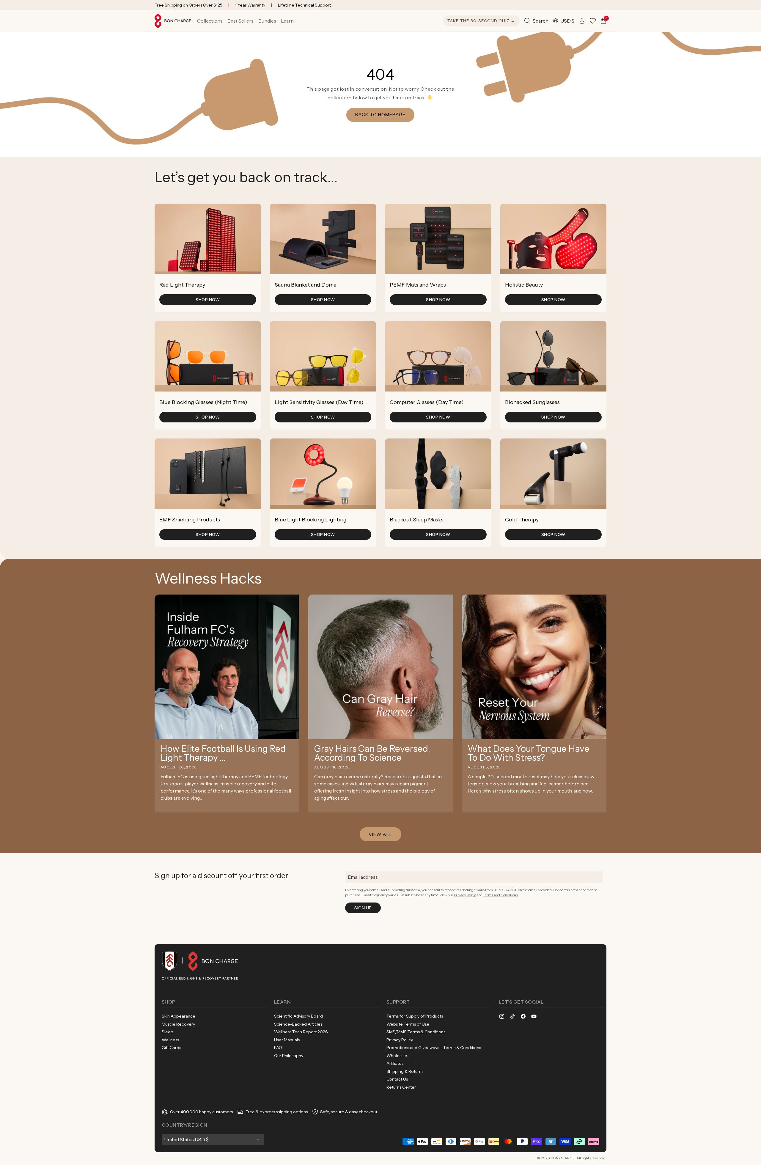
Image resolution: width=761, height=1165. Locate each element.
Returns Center (401, 1087)
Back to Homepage (381, 114)
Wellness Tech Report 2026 (301, 1031)
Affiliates (394, 1063)
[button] (210, 21)
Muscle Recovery (178, 1024)
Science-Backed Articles (298, 1024)
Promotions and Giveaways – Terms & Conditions (433, 1047)
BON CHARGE (563, 1158)
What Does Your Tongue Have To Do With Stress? (528, 753)
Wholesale (396, 1055)
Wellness (170, 1040)
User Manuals (287, 1040)
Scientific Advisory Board (298, 1016)
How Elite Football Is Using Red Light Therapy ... (223, 753)
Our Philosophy (288, 1055)
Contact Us (397, 1079)
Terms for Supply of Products (414, 1016)
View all (380, 834)
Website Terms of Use (407, 1024)
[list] (380, 375)
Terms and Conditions (500, 895)
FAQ (278, 1047)
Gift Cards (171, 1047)
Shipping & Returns (404, 1071)
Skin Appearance (178, 1016)
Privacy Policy (465, 895)
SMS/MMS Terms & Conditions (415, 1031)
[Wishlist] (593, 20)
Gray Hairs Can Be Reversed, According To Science (372, 753)
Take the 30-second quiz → (481, 20)
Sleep (167, 1031)
